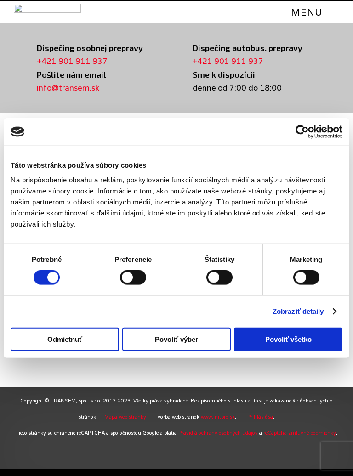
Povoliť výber (176, 339)
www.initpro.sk (218, 417)
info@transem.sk (68, 88)
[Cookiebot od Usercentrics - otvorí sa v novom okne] (302, 132)
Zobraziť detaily (298, 311)
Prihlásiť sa (260, 417)
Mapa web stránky (125, 417)
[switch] (133, 277)
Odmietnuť (64, 339)
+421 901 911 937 (72, 61)
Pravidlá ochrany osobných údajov (218, 433)
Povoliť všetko (288, 339)
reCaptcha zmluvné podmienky (299, 433)
